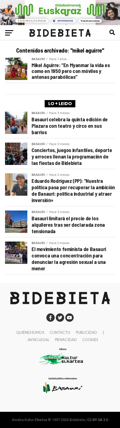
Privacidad (66, 339)
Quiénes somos (30, 332)
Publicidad (86, 332)
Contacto (60, 332)
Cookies (90, 339)
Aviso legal (38, 339)
